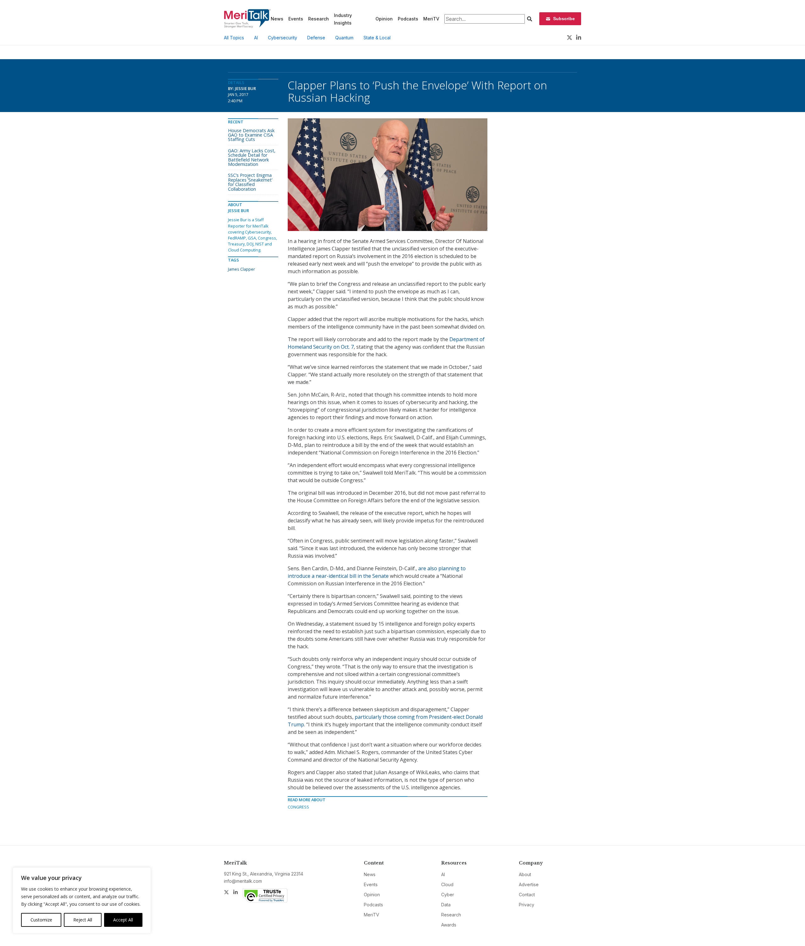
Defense (316, 37)
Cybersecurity (282, 37)
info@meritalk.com (243, 881)
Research (318, 18)
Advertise (529, 884)
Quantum (344, 37)
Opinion (384, 18)
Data (446, 904)
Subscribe (564, 18)
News (277, 18)
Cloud (447, 884)
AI (256, 37)
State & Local (377, 37)
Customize (41, 920)
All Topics (234, 37)
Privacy (526, 904)
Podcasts (408, 18)
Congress (298, 807)
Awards (448, 924)
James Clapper (241, 269)
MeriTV (431, 18)
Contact (527, 894)
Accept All (123, 920)
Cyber (447, 894)
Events (295, 18)
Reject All (82, 920)
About (525, 874)
